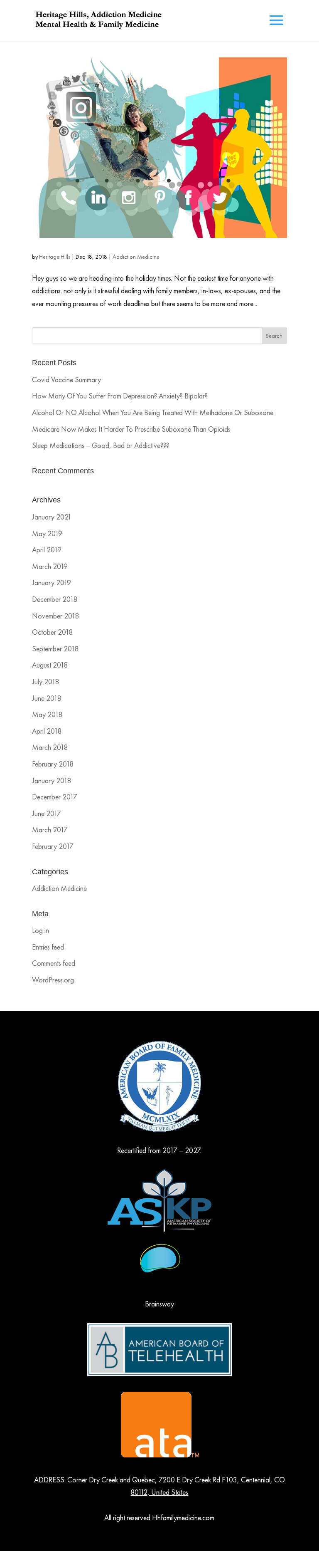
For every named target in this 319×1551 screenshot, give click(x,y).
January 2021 (51, 517)
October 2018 (52, 632)
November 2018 (55, 616)
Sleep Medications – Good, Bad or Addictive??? (100, 445)
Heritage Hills (54, 256)
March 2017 (50, 829)
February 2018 (53, 764)
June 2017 (46, 813)
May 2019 (47, 533)
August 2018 (50, 665)
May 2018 (47, 714)
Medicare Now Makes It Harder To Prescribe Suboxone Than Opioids (131, 429)
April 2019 (46, 549)
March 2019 (50, 566)
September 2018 (55, 648)
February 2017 (53, 846)
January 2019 (51, 582)
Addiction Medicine (136, 256)
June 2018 (46, 698)
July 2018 (45, 681)
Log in (40, 930)
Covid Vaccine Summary (66, 379)
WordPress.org (53, 980)
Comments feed (53, 963)
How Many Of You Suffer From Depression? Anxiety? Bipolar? (120, 396)
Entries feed (48, 947)
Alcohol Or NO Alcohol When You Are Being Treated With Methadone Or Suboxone (152, 412)
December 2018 (54, 599)
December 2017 (54, 796)
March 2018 (50, 747)
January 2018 (51, 780)
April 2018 (46, 731)
